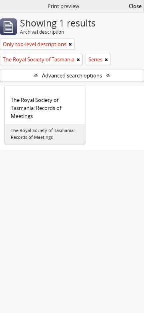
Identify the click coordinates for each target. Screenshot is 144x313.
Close (135, 6)
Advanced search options (72, 75)
